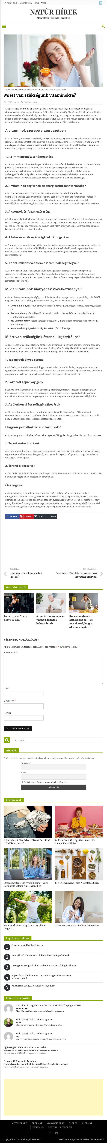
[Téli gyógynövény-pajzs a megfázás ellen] (79, 864)
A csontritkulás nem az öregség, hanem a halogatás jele (50, 620)
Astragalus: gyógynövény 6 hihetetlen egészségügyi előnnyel (44, 965)
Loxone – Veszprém (60, 1127)
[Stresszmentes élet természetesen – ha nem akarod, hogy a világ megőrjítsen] (83, 603)
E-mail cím (10, 700)
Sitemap (87, 1123)
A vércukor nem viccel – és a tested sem (77, 925)
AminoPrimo (40, 3)
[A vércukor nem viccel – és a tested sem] (79, 907)
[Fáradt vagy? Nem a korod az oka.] (19, 603)
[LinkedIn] (101, 3)
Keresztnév (26, 763)
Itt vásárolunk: (10, 3)
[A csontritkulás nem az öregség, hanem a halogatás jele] (51, 603)
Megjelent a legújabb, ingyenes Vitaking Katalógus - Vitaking (31, 1050)
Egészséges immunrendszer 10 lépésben (25, 1047)
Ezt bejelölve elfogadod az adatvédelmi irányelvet (45, 782)
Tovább (53, 516)
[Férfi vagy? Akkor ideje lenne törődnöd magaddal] (28, 907)
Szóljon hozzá (30, 102)
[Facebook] (96, 3)
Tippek (73, 1123)
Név (6, 688)
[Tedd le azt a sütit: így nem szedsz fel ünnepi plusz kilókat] (79, 822)
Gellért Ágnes (22, 1008)
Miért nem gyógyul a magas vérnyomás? (33, 985)
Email (23, 772)
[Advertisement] (53, 545)
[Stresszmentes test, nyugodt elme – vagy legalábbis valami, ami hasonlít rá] (28, 864)
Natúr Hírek (53, 12)
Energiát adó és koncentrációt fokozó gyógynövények (41, 955)
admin (18, 1022)
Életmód (37, 1123)
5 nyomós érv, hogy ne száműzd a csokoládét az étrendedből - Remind (36, 1064)
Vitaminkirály (26, 3)
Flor (17, 1036)
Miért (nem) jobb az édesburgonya (34, 1019)
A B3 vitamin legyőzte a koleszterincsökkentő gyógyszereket (48, 1005)
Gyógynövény (56, 1123)
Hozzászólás (10, 652)
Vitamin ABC (19, 1123)
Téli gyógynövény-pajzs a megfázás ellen (77, 883)
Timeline (38, 1127)
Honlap (7, 712)
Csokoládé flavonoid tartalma (20, 1061)
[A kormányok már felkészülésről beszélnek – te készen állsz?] (28, 822)
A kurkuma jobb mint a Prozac (28, 945)
